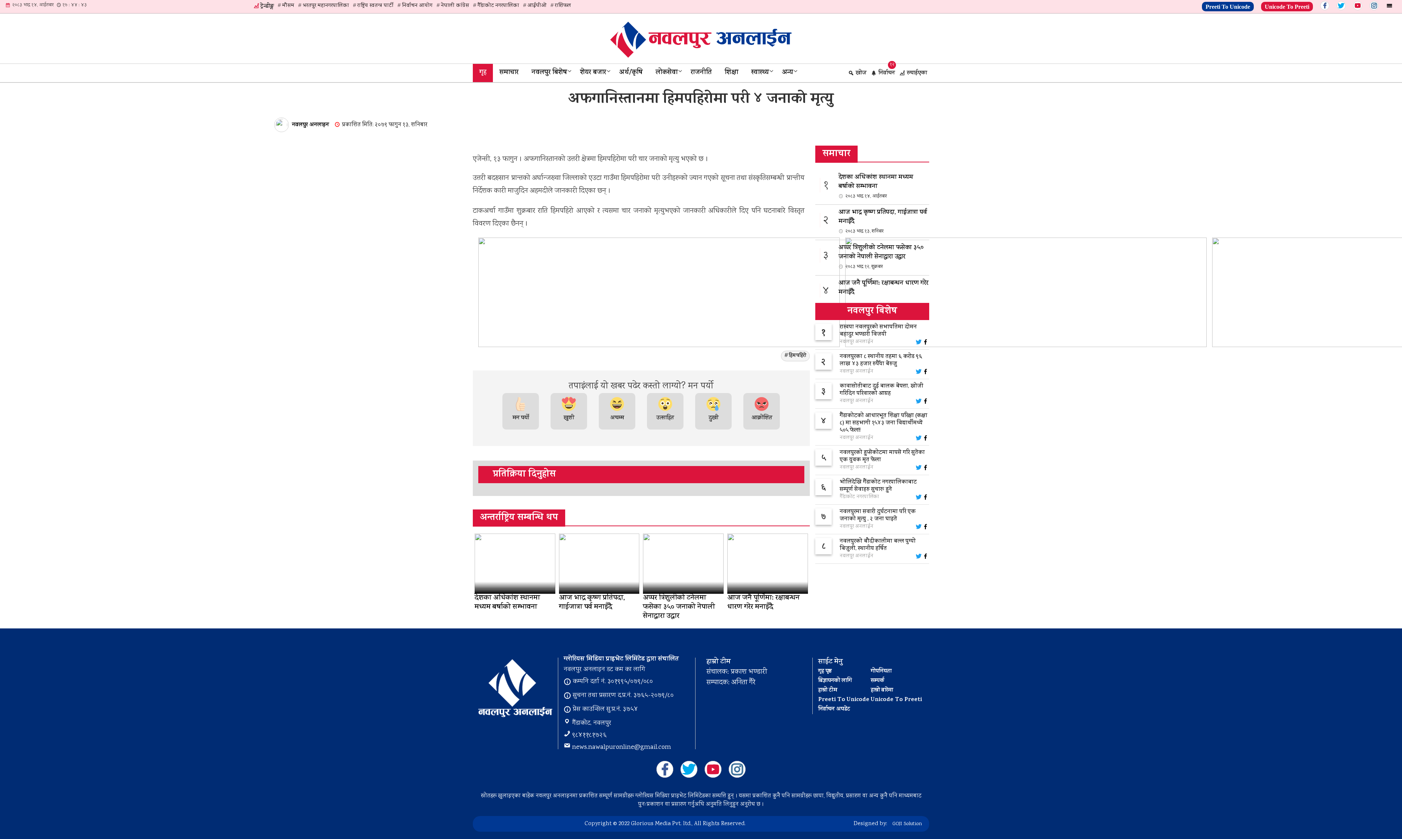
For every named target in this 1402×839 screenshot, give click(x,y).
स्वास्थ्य (760, 73)
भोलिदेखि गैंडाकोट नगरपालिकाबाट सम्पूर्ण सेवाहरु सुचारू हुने (878, 486)
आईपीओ (537, 6)
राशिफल (563, 6)
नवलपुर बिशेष (549, 73)
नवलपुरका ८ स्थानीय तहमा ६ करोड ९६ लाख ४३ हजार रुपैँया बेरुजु (881, 361)
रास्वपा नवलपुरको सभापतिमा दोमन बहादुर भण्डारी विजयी (878, 331)
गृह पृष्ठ (825, 671)
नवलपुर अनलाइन (310, 125)
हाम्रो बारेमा (882, 690)
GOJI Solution (907, 824)
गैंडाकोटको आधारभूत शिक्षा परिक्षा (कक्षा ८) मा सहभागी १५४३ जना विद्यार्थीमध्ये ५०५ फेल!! (883, 423)
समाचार (508, 73)
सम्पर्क (877, 681)
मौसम (288, 6)
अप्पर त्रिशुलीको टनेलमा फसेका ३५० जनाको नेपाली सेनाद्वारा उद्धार (881, 256)
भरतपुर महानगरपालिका (326, 6)
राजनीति (701, 73)
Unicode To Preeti (1287, 6)
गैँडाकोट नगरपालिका (498, 6)
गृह (482, 73)
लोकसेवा (667, 73)
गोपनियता (881, 671)
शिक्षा (731, 73)
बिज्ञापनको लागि (835, 681)
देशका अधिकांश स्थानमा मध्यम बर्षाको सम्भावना (876, 186)
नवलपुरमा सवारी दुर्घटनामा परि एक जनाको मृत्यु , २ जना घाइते (878, 516)
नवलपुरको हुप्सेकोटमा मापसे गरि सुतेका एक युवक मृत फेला (882, 457)
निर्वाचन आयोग (417, 6)
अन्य (787, 73)
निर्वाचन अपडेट (834, 709)
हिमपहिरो (798, 356)
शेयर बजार (593, 73)
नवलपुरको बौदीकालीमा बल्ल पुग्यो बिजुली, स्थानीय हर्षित (878, 545)
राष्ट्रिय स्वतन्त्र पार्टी (375, 6)
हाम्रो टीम (827, 690)
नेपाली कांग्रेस (455, 6)
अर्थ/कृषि (631, 73)
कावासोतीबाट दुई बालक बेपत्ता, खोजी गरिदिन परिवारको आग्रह (881, 390)
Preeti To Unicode (1228, 6)
